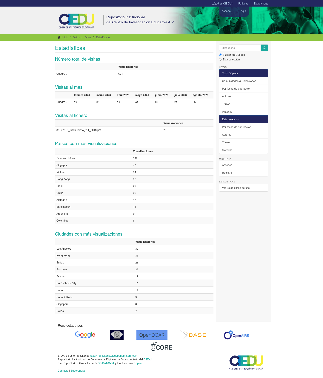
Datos (76, 37)
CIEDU (148, 359)
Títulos (226, 104)
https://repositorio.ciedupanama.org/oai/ (113, 355)
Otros (88, 37)
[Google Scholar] (85, 335)
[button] (228, 11)
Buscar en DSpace (234, 55)
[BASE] (194, 335)
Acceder (227, 165)
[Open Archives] (117, 335)
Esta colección (231, 59)
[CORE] (161, 346)
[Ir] (264, 48)
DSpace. (139, 363)
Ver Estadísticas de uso (236, 188)
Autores (226, 96)
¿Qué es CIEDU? (222, 3)
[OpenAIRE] (236, 335)
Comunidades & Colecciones (239, 81)
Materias (227, 111)
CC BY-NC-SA (106, 363)
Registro (227, 172)
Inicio (65, 37)
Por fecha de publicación (236, 88)
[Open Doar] (151, 335)
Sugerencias (78, 370)
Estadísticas (261, 3)
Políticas (243, 3)
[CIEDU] (246, 362)
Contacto (63, 370)
